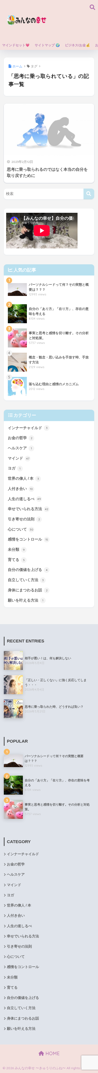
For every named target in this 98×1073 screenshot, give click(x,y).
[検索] (88, 194)
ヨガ (14, 468)
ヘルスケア (20, 448)
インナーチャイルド (28, 428)
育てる (16, 560)
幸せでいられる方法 (28, 509)
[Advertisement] (71, 20)
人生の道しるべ (24, 499)
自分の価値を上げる (28, 570)
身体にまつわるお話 (28, 590)
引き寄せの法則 (24, 519)
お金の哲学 (20, 438)
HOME (52, 1053)
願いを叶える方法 (25, 600)
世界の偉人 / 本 (23, 478)
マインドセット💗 (15, 45)
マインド (18, 458)
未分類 (16, 549)
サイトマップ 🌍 (47, 45)
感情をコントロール (28, 539)
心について (20, 529)
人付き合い (20, 489)
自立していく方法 (26, 580)
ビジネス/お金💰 (77, 45)
